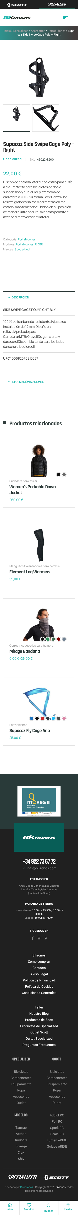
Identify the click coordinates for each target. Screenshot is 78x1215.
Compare (20, 513)
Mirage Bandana (24, 651)
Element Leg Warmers (29, 572)
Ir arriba (68, 1209)
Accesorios (38, 31)
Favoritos (29, 1209)
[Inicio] (10, 1205)
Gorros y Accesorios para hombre (31, 645)
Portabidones (56, 31)
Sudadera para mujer (23, 481)
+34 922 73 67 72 (39, 861)
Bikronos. (61, 1187)
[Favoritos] (29, 1205)
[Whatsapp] (45, 938)
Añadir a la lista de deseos (13, 513)
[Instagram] (39, 938)
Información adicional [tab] (27, 382)
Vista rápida (26, 513)
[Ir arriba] (68, 1205)
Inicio (7, 31)
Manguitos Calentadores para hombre (34, 566)
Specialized (20, 31)
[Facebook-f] (32, 938)
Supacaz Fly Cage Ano (29, 731)
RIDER (39, 244)
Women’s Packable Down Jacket (32, 490)
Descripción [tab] (20, 297)
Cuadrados (26, 1187)
